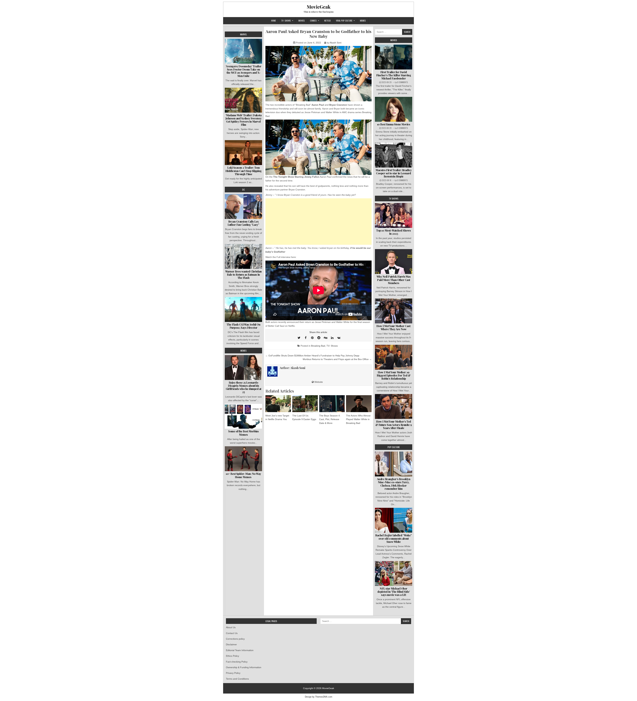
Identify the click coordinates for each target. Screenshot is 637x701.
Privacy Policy (233, 673)
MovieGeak (318, 7)
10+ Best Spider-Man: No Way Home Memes (243, 475)
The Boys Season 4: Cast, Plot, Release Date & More (329, 419)
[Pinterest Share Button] (312, 337)
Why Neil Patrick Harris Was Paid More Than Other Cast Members (394, 280)
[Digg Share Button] (325, 337)
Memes (363, 20)
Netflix (327, 20)
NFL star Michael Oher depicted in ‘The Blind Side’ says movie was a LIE (393, 592)
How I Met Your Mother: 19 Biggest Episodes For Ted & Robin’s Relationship (393, 375)
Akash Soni (335, 42)
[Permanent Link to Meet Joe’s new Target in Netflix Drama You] (278, 403)
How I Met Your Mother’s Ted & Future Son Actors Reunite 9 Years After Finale (393, 425)
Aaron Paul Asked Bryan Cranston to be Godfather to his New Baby (318, 34)
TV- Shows (286, 20)
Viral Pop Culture (344, 20)
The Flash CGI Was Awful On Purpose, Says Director (243, 326)
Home (273, 20)
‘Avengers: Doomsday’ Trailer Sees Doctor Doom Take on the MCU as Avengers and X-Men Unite (243, 71)
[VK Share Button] (338, 337)
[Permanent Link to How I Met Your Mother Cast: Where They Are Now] (393, 311)
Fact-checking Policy (237, 661)
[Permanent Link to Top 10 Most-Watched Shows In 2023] (393, 215)
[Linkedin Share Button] (332, 337)
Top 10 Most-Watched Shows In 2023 (393, 232)
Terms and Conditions (237, 678)
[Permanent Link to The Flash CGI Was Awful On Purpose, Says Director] (243, 309)
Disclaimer (231, 644)
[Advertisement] (318, 221)
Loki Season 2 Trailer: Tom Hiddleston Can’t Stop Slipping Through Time (243, 171)
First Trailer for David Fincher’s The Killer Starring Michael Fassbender (393, 75)
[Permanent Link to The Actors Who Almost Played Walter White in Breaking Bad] (359, 403)
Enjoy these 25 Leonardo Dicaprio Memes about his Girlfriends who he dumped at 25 (243, 387)
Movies (301, 20)
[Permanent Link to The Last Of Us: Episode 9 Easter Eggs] (305, 403)
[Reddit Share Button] (318, 337)
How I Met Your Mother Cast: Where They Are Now (393, 327)
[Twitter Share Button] (299, 337)
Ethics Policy (232, 656)
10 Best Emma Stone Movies (393, 124)
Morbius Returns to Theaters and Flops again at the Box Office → (337, 359)
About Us (231, 627)
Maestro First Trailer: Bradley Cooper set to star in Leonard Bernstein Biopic (394, 173)
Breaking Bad (318, 345)
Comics (313, 20)
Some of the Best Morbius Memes (243, 433)
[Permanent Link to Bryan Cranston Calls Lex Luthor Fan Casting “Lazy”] (243, 206)
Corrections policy (235, 638)
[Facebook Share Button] (305, 337)
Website (318, 382)
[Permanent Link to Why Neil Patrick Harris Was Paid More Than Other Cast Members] (393, 261)
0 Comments (402, 82)
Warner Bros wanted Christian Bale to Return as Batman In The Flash (243, 274)
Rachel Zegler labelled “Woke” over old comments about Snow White (393, 538)
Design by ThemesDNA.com (318, 697)
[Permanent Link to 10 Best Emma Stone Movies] (393, 109)
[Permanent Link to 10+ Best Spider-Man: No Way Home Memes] (243, 458)
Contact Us (232, 633)
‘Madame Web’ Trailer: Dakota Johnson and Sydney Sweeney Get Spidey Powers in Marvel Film (243, 120)
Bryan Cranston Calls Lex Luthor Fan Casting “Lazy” (243, 223)
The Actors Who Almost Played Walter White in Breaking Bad (358, 419)
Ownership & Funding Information (243, 667)
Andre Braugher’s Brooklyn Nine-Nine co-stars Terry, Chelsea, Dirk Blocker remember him (393, 483)
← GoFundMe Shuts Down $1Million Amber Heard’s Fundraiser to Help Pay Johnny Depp (312, 355)
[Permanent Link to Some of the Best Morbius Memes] (243, 416)
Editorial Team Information (239, 650)
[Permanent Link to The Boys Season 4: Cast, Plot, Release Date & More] (332, 403)
